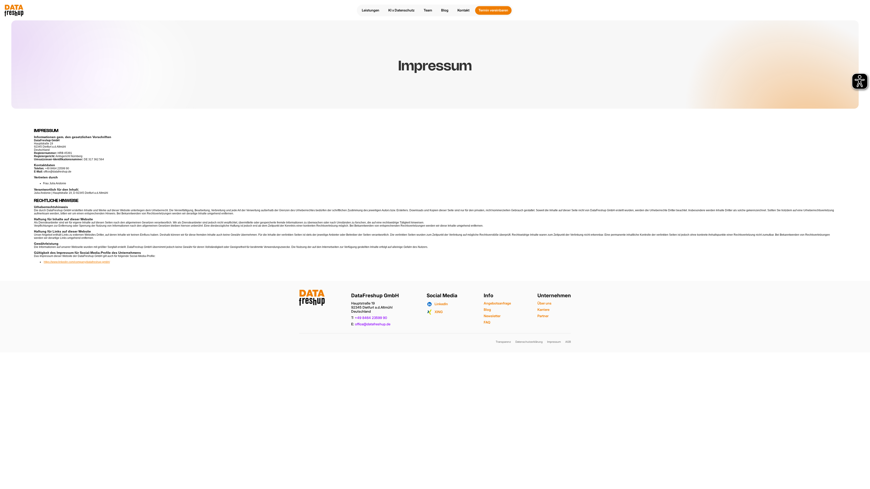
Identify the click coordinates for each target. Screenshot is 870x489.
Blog (487, 309)
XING (439, 312)
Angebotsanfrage (497, 303)
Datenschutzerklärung (529, 341)
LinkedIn (441, 304)
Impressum (554, 341)
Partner (543, 316)
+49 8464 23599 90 (371, 318)
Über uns (544, 303)
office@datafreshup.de (372, 324)
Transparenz (503, 341)
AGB (568, 341)
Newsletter (492, 316)
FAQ (487, 322)
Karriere (543, 309)
